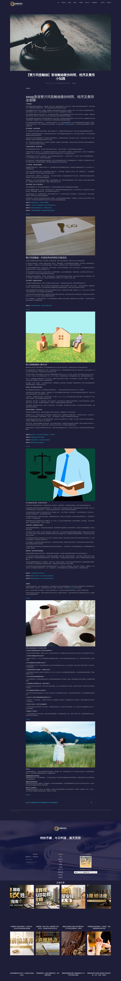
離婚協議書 (60, 872)
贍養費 (60, 861)
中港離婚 (60, 867)
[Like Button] (92, 802)
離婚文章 (74, 83)
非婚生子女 (60, 869)
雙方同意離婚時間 (33, 802)
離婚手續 (60, 859)
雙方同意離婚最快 (67, 124)
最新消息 (60, 874)
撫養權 (60, 864)
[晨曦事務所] (16, 4)
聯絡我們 (60, 877)
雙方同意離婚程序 (53, 802)
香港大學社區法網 (72, 587)
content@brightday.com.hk (63, 83)
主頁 (60, 856)
